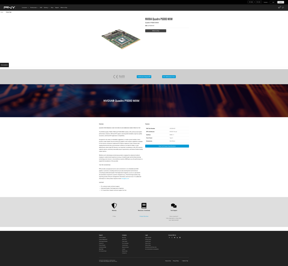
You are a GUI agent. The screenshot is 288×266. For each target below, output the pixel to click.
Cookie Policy (148, 241)
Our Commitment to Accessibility (152, 249)
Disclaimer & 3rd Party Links (151, 247)
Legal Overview (148, 237)
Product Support (102, 237)
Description (4, 65)
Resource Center (125, 247)
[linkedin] (177, 237)
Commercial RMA (102, 247)
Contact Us (101, 243)
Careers (123, 249)
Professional (33, 7)
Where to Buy (64, 7)
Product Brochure (144, 216)
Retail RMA (101, 249)
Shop (52, 7)
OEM (41, 7)
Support (57, 7)
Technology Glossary (103, 241)
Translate (265, 2)
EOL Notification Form (169, 77)
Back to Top (185, 261)
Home (2, 12)
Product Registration (103, 239)
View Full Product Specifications (167, 146)
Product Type (8, 12)
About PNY (124, 239)
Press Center (124, 241)
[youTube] (175, 237)
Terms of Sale (148, 245)
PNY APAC (258, 2)
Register (280, 2)
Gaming (46, 7)
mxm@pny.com (125, 178)
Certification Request (143, 77)
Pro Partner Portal (102, 251)
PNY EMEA (251, 2)
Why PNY (124, 237)
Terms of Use (147, 243)
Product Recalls (102, 245)
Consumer (24, 7)
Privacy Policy (148, 239)
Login (273, 2)
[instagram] (180, 237)
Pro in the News (125, 243)
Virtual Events (125, 245)
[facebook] (169, 237)
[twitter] (172, 237)
